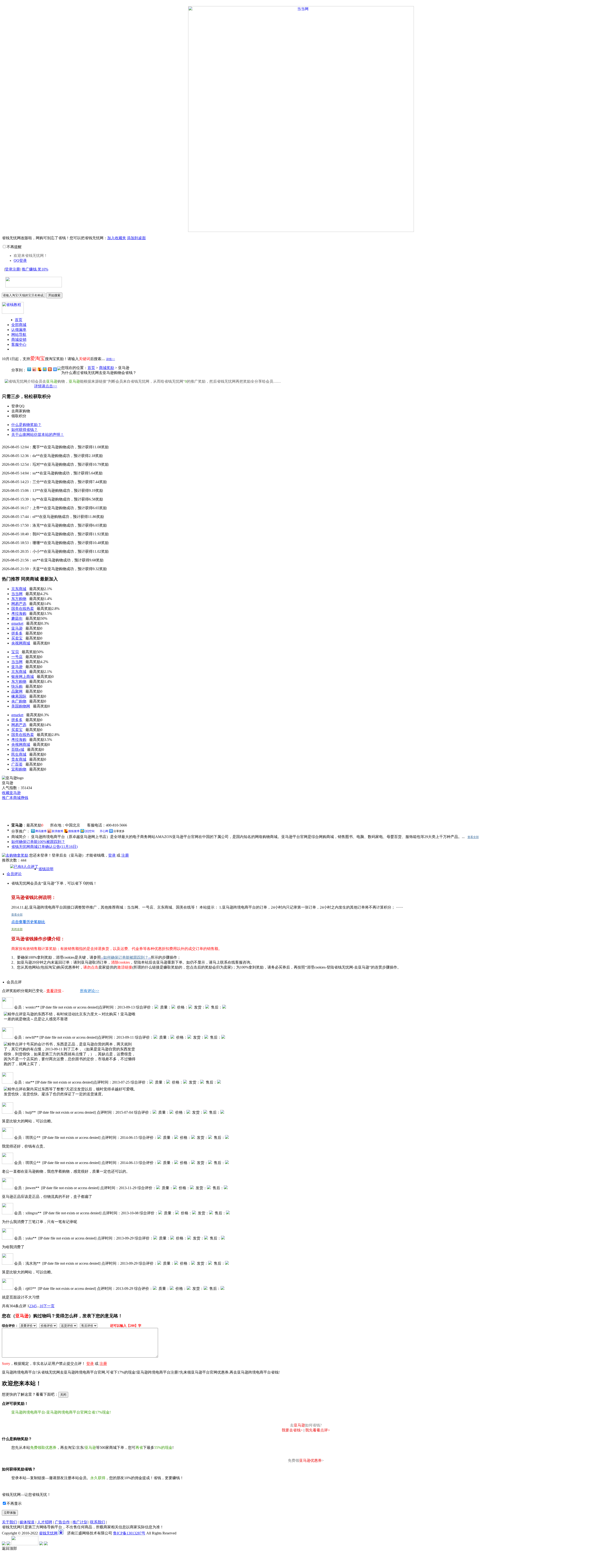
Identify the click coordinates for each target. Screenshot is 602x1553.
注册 (16, 269)
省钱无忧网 (48, 1533)
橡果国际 (18, 696)
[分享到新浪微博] (34, 369)
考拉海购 (18, 614)
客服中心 (18, 344)
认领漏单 (18, 330)
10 (41, 1306)
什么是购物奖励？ (26, 425)
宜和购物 (18, 769)
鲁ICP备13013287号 (129, 1533)
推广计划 (79, 1522)
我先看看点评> (317, 1430)
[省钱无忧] (32, 285)
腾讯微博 (41, 831)
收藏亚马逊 (11, 793)
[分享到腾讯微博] (29, 369)
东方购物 (18, 599)
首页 (18, 320)
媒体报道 (27, 1522)
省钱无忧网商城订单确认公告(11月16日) (44, 847)
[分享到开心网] (49, 369)
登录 (8, 269)
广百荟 (17, 764)
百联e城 (17, 749)
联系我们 (97, 1522)
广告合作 (62, 1522)
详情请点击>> (45, 386)
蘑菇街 (17, 618)
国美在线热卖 (22, 609)
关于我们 (9, 1522)
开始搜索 (54, 295)
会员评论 (14, 874)
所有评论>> (89, 991)
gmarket (17, 623)
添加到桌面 (136, 238)
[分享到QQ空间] (44, 369)
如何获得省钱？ (24, 430)
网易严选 (18, 604)
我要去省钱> (292, 1430)
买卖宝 (17, 638)
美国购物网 (20, 706)
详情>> (110, 359)
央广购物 (18, 701)
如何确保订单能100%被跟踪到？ (38, 842)
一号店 (17, 657)
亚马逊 (17, 628)
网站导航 (18, 335)
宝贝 (15, 652)
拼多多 (17, 633)
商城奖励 (106, 368)
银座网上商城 (22, 677)
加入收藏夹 (116, 238)
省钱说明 (45, 869)
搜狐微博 (73, 831)
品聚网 (17, 691)
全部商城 (18, 325)
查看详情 (53, 991)
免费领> (306, 1460)
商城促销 (18, 340)
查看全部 (473, 837)
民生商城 (18, 754)
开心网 (104, 831)
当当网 (17, 594)
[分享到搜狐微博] (39, 369)
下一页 (49, 1306)
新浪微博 (57, 831)
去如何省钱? (306, 1425)
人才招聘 (44, 1522)
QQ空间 (90, 831)
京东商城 (18, 589)
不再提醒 (14, 247)
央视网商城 (20, 643)
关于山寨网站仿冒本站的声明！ (37, 435)
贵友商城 (18, 759)
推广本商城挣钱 (15, 798)
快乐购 (17, 686)
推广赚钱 (35, 269)
